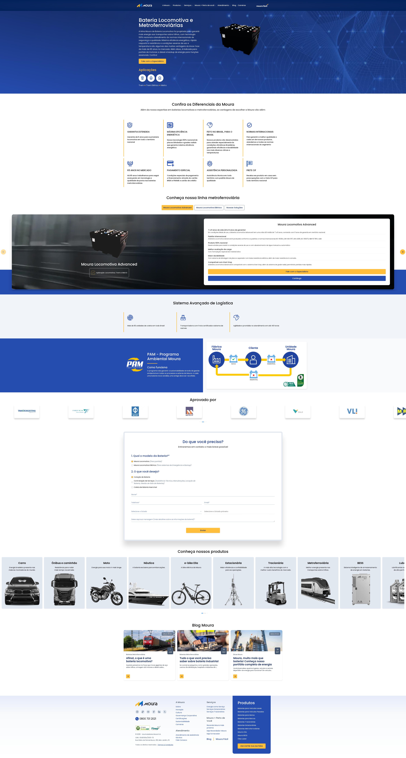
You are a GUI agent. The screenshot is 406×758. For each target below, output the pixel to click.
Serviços (187, 5)
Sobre (178, 706)
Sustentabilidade (183, 721)
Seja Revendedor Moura (216, 731)
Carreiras (242, 5)
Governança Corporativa (186, 715)
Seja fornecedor (213, 734)
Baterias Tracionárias (246, 722)
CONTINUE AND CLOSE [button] (389, 748)
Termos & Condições (165, 745)
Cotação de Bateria (142, 477)
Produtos (177, 5)
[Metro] (159, 78)
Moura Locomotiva (148, 461)
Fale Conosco (181, 740)
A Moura (165, 5)
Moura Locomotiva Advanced (177, 207)
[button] (379, 752)
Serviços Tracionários (215, 712)
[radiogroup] (203, 463)
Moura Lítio (242, 732)
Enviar (203, 530)
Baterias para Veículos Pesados (251, 712)
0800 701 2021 (148, 718)
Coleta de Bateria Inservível (145, 487)
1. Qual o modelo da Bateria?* (150, 456)
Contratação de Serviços (164, 482)
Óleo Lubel (242, 739)
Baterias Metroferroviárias (249, 728)
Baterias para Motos (246, 715)
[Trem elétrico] (151, 78)
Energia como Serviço (216, 706)
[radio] (132, 461)
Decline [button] (375, 748)
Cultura (179, 712)
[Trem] (142, 78)
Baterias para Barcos (246, 718)
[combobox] (166, 511)
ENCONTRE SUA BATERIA (252, 746)
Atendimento (223, 5)
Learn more (390, 743)
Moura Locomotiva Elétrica (209, 207)
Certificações (181, 718)
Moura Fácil (222, 739)
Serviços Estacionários (216, 709)
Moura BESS (242, 735)
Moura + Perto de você (204, 5)
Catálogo (296, 278)
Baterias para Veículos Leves (250, 708)
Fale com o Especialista (152, 61)
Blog (234, 5)
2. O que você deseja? (145, 471)
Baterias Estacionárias (247, 725)
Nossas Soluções (234, 207)
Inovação (179, 709)
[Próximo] (402, 251)
